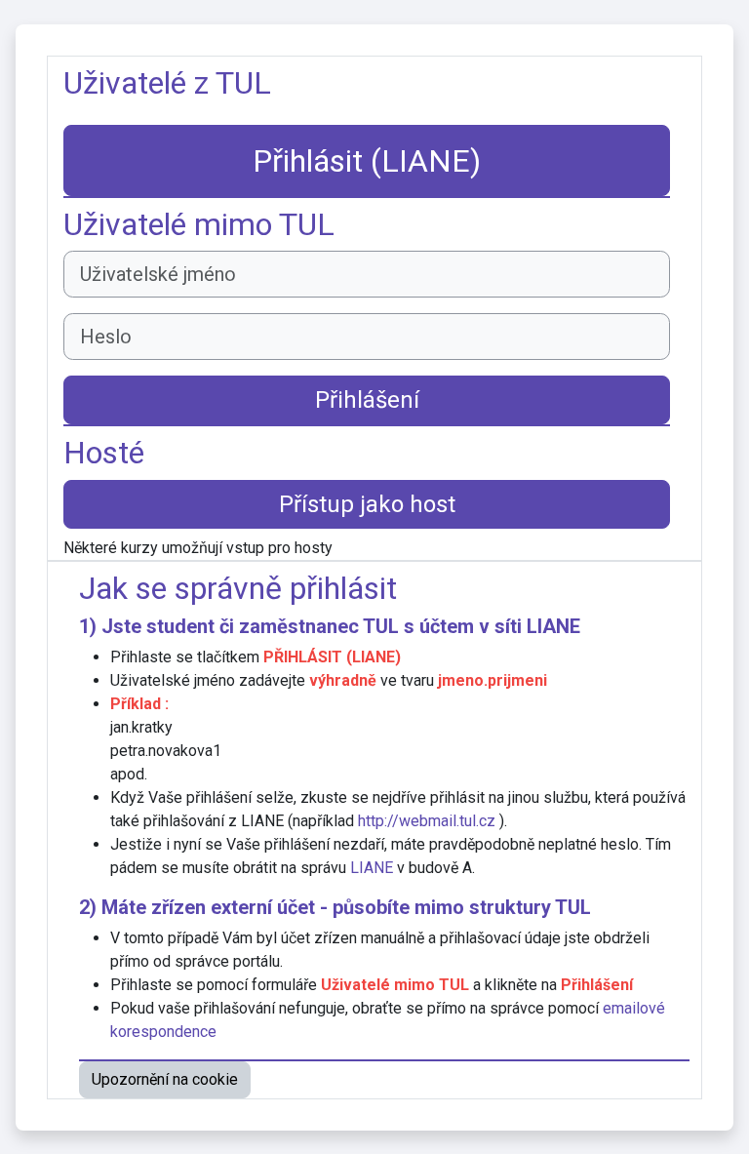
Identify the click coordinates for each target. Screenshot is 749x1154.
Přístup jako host (367, 504)
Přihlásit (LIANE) (367, 160)
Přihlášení (367, 400)
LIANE (553, 626)
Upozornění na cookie (165, 1079)
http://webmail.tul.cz (426, 821)
